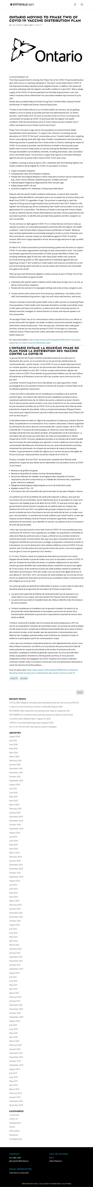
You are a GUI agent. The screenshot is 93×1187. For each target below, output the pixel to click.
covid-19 (13, 678)
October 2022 (15, 921)
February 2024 (15, 856)
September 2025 (16, 780)
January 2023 (14, 908)
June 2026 (13, 744)
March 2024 (14, 852)
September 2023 (16, 877)
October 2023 (15, 873)
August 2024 (14, 832)
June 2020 (13, 1029)
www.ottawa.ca (55, 1161)
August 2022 (14, 925)
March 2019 (14, 1089)
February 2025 (15, 808)
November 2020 (16, 1009)
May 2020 (13, 1033)
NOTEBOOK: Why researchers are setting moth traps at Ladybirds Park (39, 711)
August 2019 (14, 1069)
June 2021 (13, 981)
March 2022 (14, 945)
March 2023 (14, 901)
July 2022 (13, 929)
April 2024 (13, 848)
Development (15, 1123)
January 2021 (14, 1001)
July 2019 (13, 1073)
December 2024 (16, 816)
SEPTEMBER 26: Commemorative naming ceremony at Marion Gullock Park (41, 714)
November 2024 (16, 820)
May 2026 (13, 748)
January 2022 (14, 953)
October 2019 (15, 1061)
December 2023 (16, 864)
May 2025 (13, 796)
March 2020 (14, 1041)
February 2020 (15, 1045)
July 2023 (13, 884)
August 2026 (14, 736)
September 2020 (16, 1017)
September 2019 (16, 1065)
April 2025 (13, 800)
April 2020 (13, 1037)
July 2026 (13, 740)
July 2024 (13, 836)
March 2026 (14, 756)
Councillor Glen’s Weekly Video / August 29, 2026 (29, 718)
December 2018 (16, 1101)
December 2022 (16, 913)
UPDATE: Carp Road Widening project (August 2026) (31, 722)
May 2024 (13, 844)
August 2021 (14, 973)
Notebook (13, 1135)
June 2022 (13, 933)
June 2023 (13, 888)
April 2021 (13, 989)
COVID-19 (38, 25)
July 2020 (13, 1025)
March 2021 (14, 993)
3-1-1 (51, 1157)
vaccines (23, 678)
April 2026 (13, 752)
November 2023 (16, 868)
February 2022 (15, 949)
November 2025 (16, 772)
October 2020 (15, 1013)
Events (12, 1127)
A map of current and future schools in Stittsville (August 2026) (36, 706)
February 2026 (15, 760)
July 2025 (13, 788)
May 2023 (13, 893)
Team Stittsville (17, 25)
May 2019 (13, 1081)
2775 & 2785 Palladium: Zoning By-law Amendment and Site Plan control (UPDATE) (44, 702)
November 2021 (16, 961)
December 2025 (16, 768)
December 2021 (16, 957)
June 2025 (13, 792)
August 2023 (14, 880)
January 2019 (14, 1097)
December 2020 (16, 1005)
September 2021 (16, 969)
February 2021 (15, 997)
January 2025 (14, 812)
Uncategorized (15, 1139)
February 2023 (15, 905)
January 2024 (14, 860)
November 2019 (16, 1057)
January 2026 (14, 764)
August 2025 (14, 784)
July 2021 (13, 977)
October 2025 (15, 776)
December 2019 (16, 1053)
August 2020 (14, 1021)
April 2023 (13, 897)
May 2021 (13, 985)
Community (14, 1115)
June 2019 (13, 1077)
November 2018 (16, 1105)
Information (14, 1131)
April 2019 (13, 1085)
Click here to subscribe (19, 1173)
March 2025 (14, 804)
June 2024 (13, 840)
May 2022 (13, 937)
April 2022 (13, 941)
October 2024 (15, 824)
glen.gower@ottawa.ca (18, 1161)
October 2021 (15, 965)
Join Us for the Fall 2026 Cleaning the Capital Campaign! (32, 726)
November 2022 (16, 917)
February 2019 (15, 1093)
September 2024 (16, 828)
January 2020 (14, 1049)
